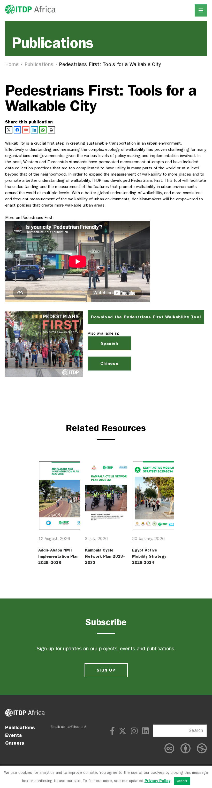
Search (196, 730)
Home (12, 64)
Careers (14, 743)
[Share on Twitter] (8, 129)
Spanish (109, 343)
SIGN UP (106, 670)
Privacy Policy (157, 780)
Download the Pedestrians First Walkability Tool (146, 316)
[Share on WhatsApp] (43, 129)
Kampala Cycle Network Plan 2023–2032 (105, 556)
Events (13, 735)
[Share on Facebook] (17, 129)
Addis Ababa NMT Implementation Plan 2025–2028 (58, 556)
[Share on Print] (51, 129)
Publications (39, 64)
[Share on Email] (25, 129)
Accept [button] (182, 781)
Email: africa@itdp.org (68, 726)
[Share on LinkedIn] (34, 129)
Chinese (109, 363)
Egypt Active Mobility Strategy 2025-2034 (149, 556)
